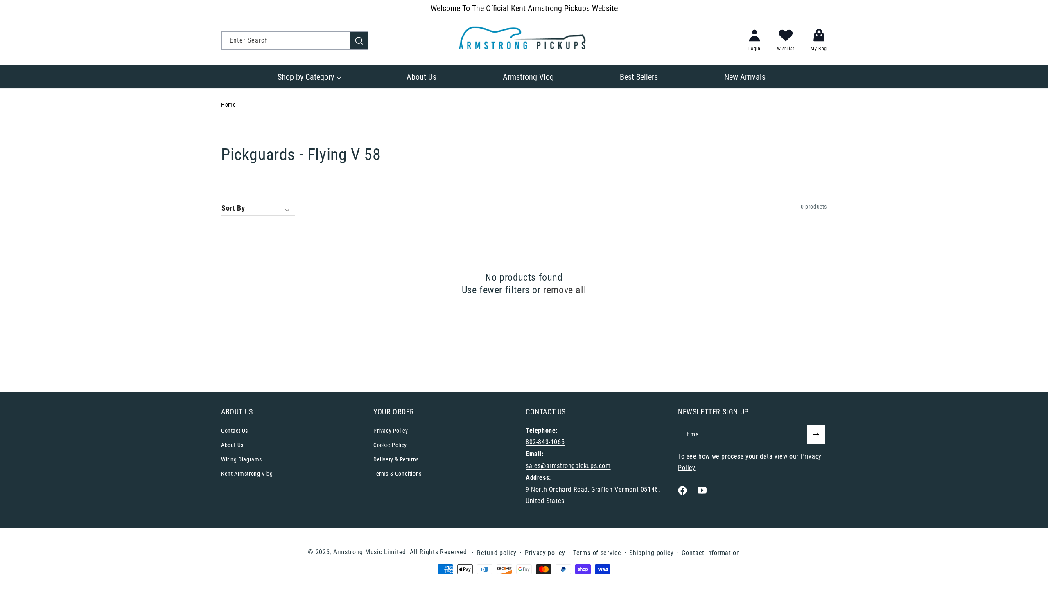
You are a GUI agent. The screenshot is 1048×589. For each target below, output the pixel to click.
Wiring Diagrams (241, 459)
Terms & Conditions (397, 473)
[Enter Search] (359, 40)
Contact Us (234, 430)
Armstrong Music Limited (369, 552)
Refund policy (497, 553)
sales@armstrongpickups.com (568, 466)
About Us (232, 445)
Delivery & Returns (396, 459)
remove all (564, 290)
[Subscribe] (816, 434)
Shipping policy (651, 553)
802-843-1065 (545, 442)
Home (228, 104)
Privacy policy (545, 553)
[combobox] (294, 40)
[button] (309, 77)
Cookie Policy (390, 445)
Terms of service (597, 553)
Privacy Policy (390, 430)
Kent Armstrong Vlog (247, 473)
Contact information (711, 553)
